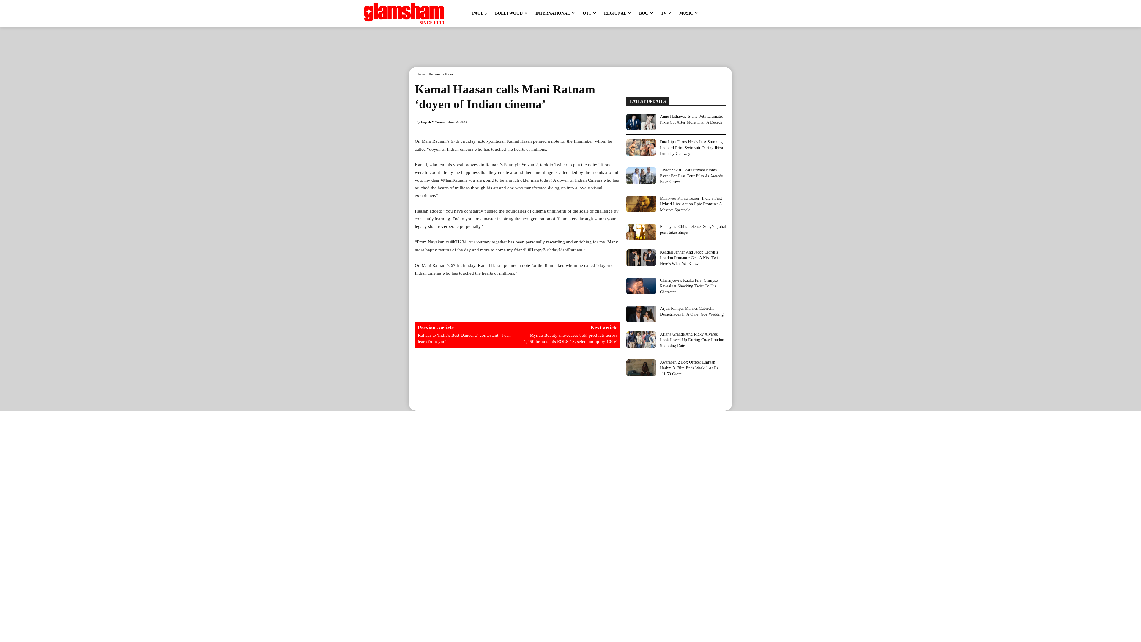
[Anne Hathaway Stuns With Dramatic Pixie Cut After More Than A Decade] (641, 122)
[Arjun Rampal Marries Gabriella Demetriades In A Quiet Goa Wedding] (641, 314)
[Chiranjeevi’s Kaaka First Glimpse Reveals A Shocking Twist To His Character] (641, 286)
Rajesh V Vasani (433, 122)
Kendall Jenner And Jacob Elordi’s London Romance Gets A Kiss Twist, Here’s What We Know (691, 258)
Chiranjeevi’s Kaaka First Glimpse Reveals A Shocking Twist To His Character (689, 286)
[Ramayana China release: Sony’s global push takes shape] (641, 232)
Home (420, 74)
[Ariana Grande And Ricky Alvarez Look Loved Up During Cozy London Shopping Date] (641, 339)
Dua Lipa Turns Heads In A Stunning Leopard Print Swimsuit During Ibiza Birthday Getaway (691, 148)
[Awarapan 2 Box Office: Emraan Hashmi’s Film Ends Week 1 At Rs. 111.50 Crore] (641, 367)
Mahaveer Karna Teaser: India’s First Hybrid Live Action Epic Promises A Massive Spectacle (691, 204)
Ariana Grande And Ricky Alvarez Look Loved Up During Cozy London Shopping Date (692, 340)
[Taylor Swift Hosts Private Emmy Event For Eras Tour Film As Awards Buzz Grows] (641, 175)
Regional (435, 74)
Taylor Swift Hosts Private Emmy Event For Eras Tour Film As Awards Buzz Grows (691, 176)
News (449, 74)
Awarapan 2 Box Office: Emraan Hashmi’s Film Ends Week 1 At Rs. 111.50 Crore (689, 368)
